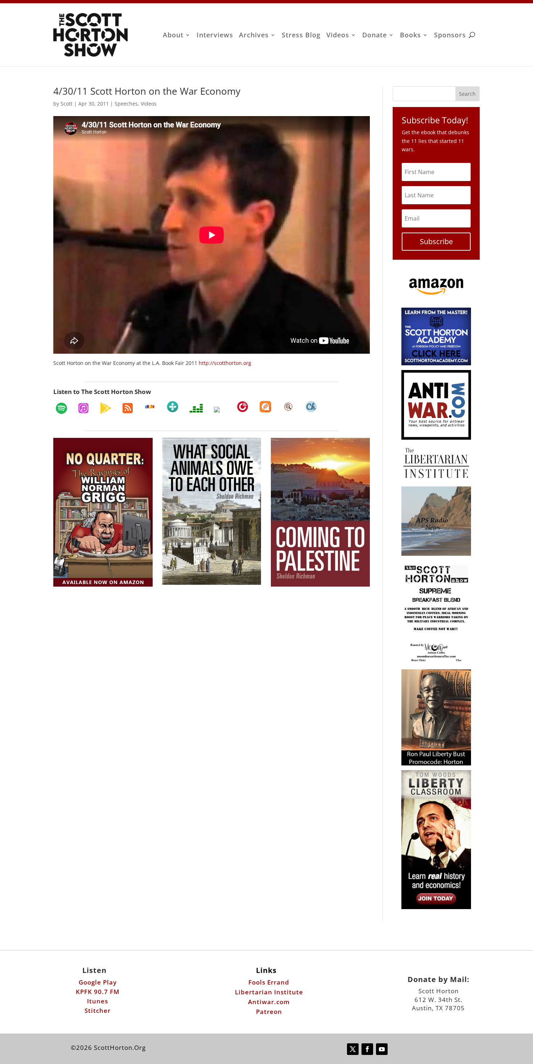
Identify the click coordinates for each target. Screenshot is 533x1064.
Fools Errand (268, 982)
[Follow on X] (353, 1049)
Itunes (97, 1001)
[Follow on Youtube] (382, 1049)
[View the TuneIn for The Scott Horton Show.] (172, 406)
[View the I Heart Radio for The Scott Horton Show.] (219, 409)
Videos (337, 35)
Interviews (215, 35)
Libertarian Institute (269, 992)
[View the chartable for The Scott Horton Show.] (311, 406)
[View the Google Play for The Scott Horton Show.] (105, 408)
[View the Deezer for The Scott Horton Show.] (196, 408)
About (173, 35)
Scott (67, 103)
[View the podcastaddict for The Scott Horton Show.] (265, 406)
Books (410, 35)
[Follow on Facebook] (367, 1049)
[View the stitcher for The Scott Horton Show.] (149, 406)
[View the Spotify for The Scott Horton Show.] (61, 408)
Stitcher (97, 1010)
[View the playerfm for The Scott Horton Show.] (242, 406)
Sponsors (450, 35)
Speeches (126, 103)
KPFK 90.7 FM (98, 991)
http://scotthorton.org (225, 363)
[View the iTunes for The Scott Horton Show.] (83, 408)
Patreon (269, 1011)
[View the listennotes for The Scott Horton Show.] (288, 406)
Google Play (98, 982)
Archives (254, 35)
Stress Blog (301, 35)
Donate (374, 35)
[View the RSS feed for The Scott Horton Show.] (127, 408)
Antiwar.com (269, 1002)
